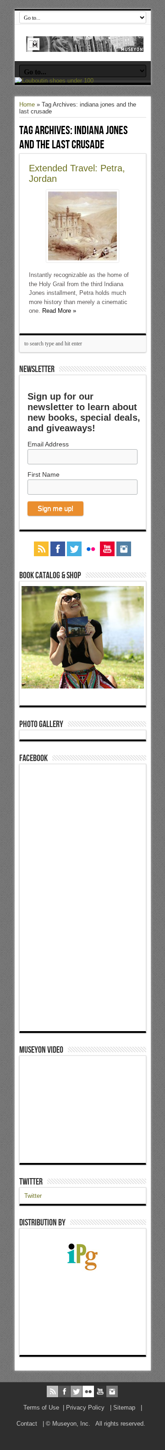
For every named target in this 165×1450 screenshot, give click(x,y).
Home (27, 104)
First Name (44, 474)
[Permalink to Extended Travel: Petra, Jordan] (82, 260)
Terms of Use (41, 1407)
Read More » (59, 310)
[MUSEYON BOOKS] (85, 45)
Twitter (31, 1181)
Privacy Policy (85, 1407)
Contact (26, 1423)
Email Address (48, 444)
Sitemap (124, 1407)
